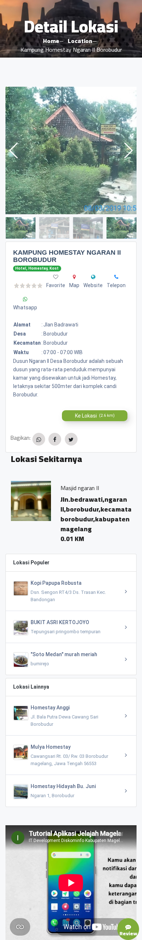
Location (80, 40)
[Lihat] (71, 150)
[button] (128, 150)
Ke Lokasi (95, 416)
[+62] (116, 277)
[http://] (93, 277)
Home (51, 40)
